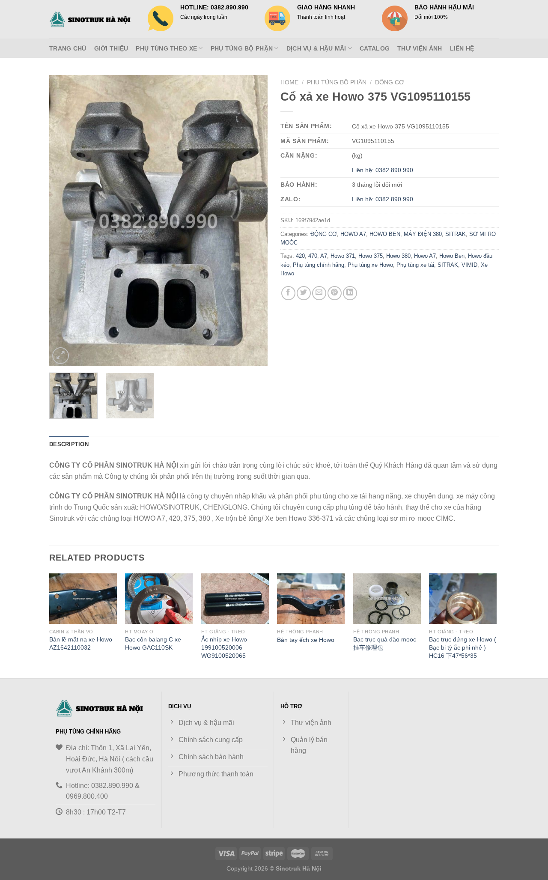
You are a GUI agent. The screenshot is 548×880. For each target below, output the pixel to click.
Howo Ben (452, 256)
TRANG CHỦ (67, 48)
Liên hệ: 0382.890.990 (382, 170)
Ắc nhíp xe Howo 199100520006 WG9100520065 (224, 647)
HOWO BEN (384, 234)
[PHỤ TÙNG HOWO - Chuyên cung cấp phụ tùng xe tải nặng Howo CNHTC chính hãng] (92, 19)
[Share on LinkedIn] (350, 293)
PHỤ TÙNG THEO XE (166, 48)
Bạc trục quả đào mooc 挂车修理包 (384, 643)
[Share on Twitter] (304, 293)
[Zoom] (60, 355)
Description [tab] (69, 444)
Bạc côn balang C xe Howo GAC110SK (153, 643)
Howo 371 (343, 256)
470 (312, 256)
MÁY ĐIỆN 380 (423, 234)
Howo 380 (398, 256)
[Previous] (64, 220)
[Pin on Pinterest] (335, 293)
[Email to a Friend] (319, 293)
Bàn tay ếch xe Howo (305, 639)
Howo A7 (425, 256)
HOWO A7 (353, 234)
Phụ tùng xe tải (415, 265)
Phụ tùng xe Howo (370, 265)
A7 (323, 256)
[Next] (252, 220)
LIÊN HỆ (462, 48)
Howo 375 (370, 256)
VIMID (469, 265)
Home (289, 82)
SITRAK (455, 234)
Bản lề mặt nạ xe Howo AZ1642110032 (80, 643)
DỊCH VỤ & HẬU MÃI (316, 48)
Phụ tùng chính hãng (318, 265)
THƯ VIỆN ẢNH (419, 48)
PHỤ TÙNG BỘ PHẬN (242, 48)
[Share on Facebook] (288, 293)
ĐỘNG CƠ (389, 82)
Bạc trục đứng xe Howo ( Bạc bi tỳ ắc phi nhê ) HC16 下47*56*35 (462, 647)
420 (300, 256)
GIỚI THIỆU (111, 48)
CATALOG (375, 48)
